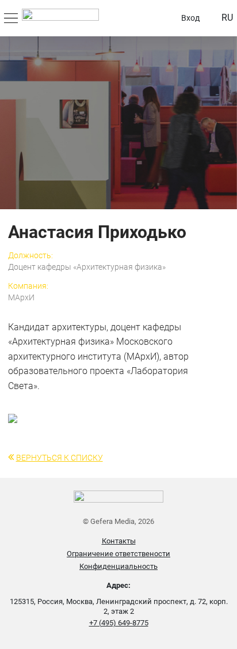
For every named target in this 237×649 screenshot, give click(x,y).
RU (227, 17)
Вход (190, 17)
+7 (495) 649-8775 (118, 622)
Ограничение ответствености (118, 553)
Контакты (119, 541)
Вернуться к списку (59, 457)
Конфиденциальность (118, 566)
